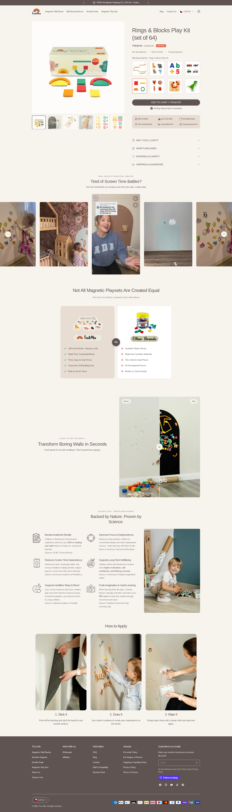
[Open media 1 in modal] (119, 26)
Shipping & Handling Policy (135, 762)
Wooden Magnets (39, 757)
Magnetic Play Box (40, 767)
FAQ (95, 752)
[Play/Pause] (135, 198)
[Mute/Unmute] (135, 205)
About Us (36, 772)
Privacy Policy (129, 767)
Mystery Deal (99, 772)
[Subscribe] (197, 763)
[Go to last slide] (8, 234)
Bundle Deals (38, 762)
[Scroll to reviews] (166, 23)
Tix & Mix (42, 806)
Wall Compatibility (100, 767)
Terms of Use (187, 769)
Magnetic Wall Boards (41, 752)
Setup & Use (37, 777)
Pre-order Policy (130, 752)
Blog (95, 757)
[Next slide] (224, 234)
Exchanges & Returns (133, 757)
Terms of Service (130, 772)
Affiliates (66, 757)
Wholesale (67, 752)
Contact (96, 762)
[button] (198, 11)
